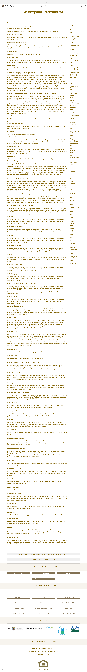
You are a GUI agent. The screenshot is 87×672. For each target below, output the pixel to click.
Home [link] (27, 6)
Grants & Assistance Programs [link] (56, 6)
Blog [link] (80, 6)
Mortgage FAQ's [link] (35, 6)
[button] (85, 5)
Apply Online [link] (44, 6)
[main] (43, 12)
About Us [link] (75, 6)
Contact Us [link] (69, 6)
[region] (43, 2)
